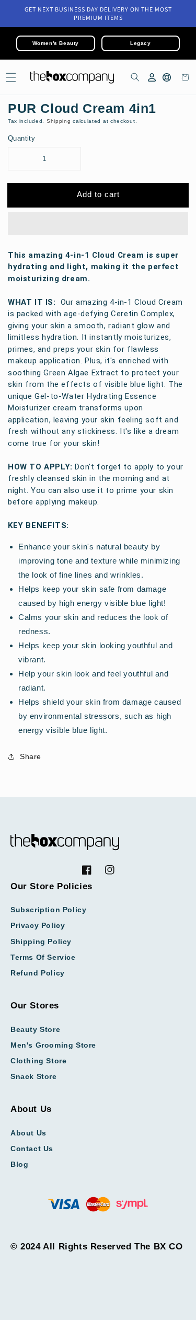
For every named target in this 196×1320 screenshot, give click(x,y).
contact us (31, 1148)
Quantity (21, 138)
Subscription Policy (48, 909)
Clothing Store (38, 1061)
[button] (98, 224)
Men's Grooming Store (53, 1045)
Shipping (59, 121)
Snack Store (33, 1076)
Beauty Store (35, 1029)
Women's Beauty (55, 43)
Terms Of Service (43, 957)
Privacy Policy (37, 925)
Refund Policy (37, 973)
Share (30, 756)
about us (28, 1133)
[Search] (133, 77)
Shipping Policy (41, 941)
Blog (19, 1164)
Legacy (140, 43)
